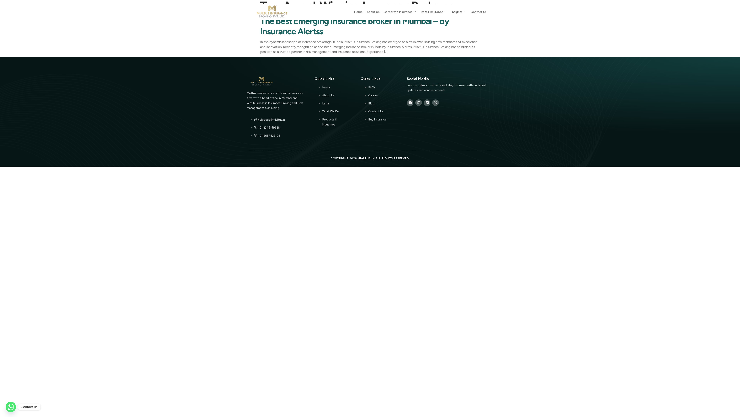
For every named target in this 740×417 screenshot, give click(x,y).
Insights (457, 12)
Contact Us (479, 12)
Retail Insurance (432, 12)
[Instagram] (418, 102)
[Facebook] (410, 102)
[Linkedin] (427, 102)
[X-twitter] (435, 102)
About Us (373, 12)
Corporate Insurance (398, 12)
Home (358, 12)
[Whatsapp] (11, 407)
